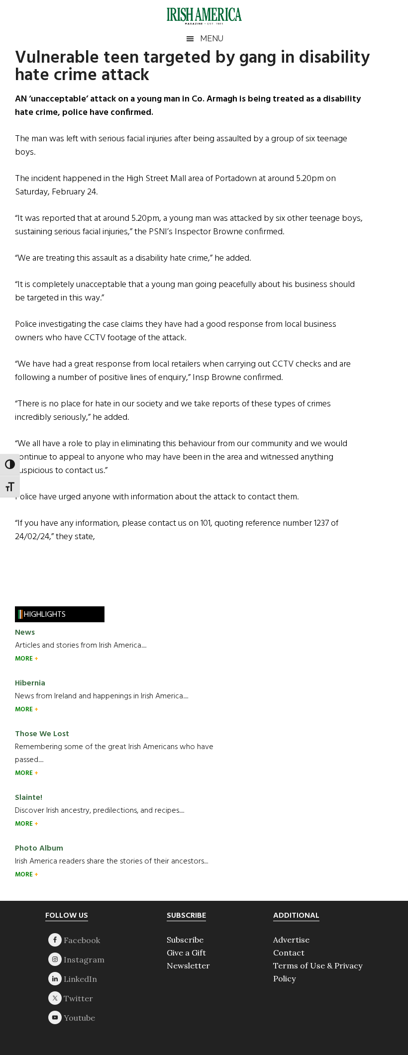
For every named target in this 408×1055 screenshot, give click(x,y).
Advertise (291, 940)
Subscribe (185, 940)
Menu (211, 38)
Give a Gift (186, 953)
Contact (289, 953)
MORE (24, 659)
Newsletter (188, 965)
